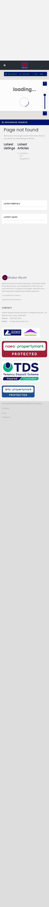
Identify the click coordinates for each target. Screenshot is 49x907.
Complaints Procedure (11, 295)
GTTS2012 (5, 408)
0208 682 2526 (16, 318)
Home (4, 413)
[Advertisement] (24, 34)
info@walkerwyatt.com (19, 321)
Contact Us (6, 417)
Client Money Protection (11, 299)
